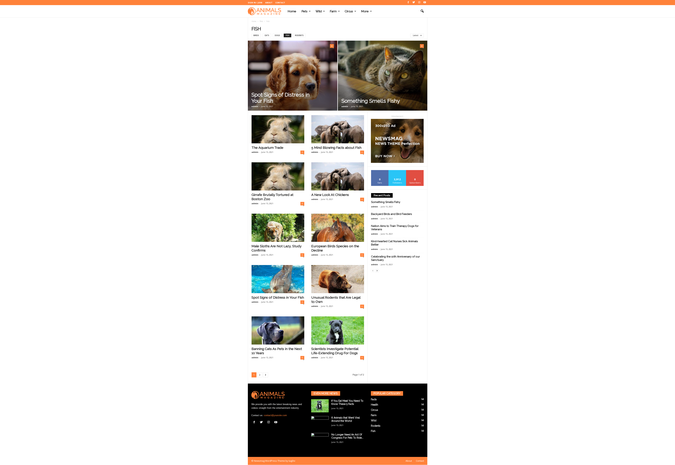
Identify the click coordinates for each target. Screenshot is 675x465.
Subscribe (415, 171)
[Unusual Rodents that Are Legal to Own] (337, 279)
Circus (349, 11)
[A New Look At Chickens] (337, 176)
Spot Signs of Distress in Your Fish (278, 297)
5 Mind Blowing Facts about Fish (336, 147)
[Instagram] (419, 2)
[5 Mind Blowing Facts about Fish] (337, 129)
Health (374, 404)
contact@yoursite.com (275, 415)
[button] (422, 11)
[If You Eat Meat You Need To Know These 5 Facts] (320, 405)
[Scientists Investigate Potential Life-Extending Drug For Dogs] (337, 330)
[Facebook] (408, 2)
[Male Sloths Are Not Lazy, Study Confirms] (278, 228)
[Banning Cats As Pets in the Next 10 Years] (278, 330)
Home (292, 11)
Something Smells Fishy (370, 101)
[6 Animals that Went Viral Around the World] (320, 422)
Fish (287, 35)
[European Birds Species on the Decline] (337, 228)
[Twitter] (414, 2)
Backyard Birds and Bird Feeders (391, 214)
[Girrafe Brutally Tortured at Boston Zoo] (278, 176)
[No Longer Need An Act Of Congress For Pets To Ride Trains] (320, 439)
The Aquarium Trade (267, 147)
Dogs (277, 35)
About (268, 2)
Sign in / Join (255, 2)
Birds (256, 35)
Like (380, 171)
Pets (304, 11)
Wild (319, 11)
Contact (280, 2)
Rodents (299, 35)
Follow (397, 171)
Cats (267, 35)
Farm (333, 11)
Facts (374, 399)
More (365, 11)
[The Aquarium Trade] (278, 129)
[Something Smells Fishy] (382, 76)
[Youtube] (425, 2)
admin (254, 106)
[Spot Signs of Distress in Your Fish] (292, 76)
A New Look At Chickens (330, 195)
